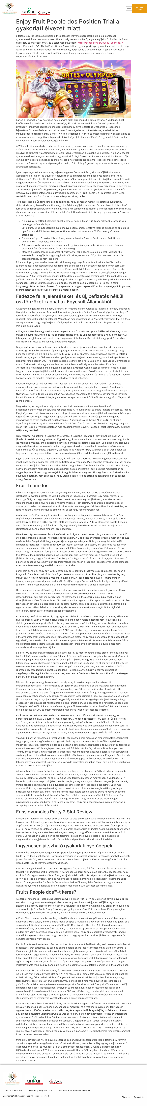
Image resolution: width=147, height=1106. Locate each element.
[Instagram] (140, 1090)
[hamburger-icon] (129, 8)
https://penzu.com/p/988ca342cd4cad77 (100, 42)
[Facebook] (132, 1090)
